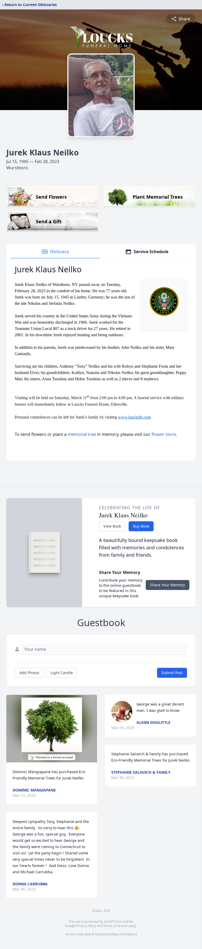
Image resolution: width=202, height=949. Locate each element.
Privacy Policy (86, 926)
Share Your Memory (167, 584)
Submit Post (172, 672)
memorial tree (82, 434)
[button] (51, 729)
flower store (164, 434)
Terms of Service (115, 926)
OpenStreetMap (106, 934)
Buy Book (141, 526)
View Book (112, 526)
